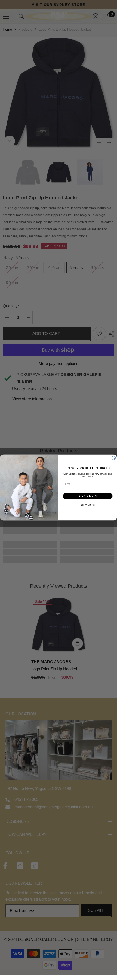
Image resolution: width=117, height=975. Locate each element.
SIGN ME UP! (88, 496)
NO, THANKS (88, 505)
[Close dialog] (113, 458)
